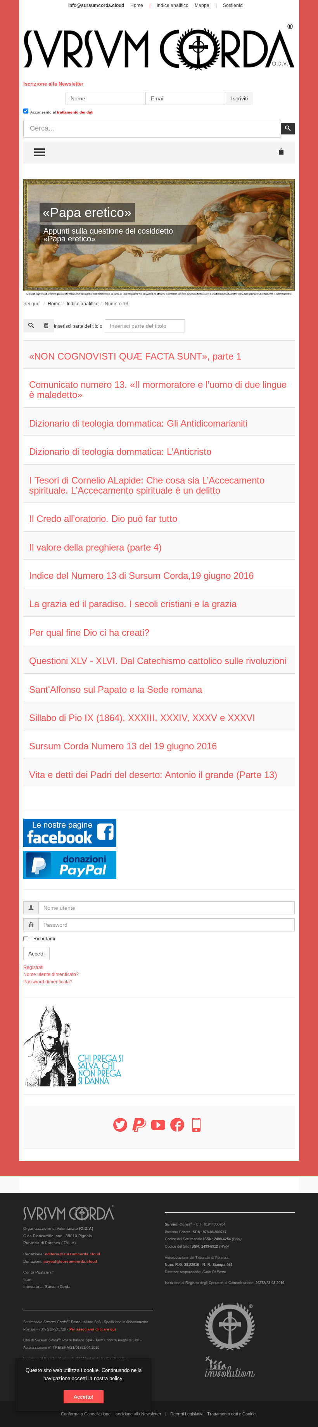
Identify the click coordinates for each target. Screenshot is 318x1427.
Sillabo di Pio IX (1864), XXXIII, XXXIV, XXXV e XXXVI (142, 718)
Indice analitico (172, 5)
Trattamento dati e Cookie (231, 1414)
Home (136, 5)
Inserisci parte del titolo (79, 326)
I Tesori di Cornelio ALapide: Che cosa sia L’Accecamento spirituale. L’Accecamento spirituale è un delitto (146, 485)
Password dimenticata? (48, 982)
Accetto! (83, 1397)
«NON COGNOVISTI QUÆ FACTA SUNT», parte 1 (135, 356)
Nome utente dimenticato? (51, 974)
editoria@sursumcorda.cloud (72, 1254)
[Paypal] (139, 1129)
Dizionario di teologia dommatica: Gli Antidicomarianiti (138, 423)
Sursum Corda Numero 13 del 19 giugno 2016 (123, 746)
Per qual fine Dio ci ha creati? (89, 632)
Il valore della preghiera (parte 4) (95, 547)
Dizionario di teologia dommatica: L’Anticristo (120, 451)
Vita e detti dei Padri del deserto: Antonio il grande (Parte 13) (153, 774)
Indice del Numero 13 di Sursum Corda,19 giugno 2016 (141, 575)
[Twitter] (120, 1129)
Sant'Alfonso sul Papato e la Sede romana (115, 689)
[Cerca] (31, 325)
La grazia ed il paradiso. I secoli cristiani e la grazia (133, 604)
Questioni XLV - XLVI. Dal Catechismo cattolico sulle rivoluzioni (157, 661)
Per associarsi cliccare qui (92, 1329)
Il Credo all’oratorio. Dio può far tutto (103, 518)
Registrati (33, 967)
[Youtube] (158, 1129)
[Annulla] (46, 325)
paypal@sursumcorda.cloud (70, 1261)
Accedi (36, 953)
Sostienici (233, 5)
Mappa (202, 5)
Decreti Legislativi (186, 1414)
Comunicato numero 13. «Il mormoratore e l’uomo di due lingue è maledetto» (158, 389)
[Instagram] (196, 1129)
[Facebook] (177, 1129)
